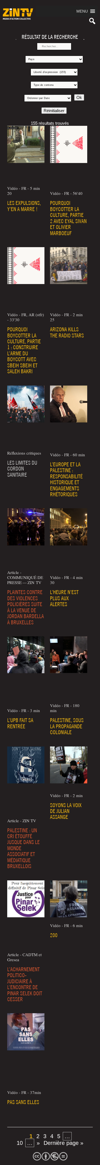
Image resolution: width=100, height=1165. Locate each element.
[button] (82, 11)
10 (20, 1143)
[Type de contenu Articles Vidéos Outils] (54, 85)
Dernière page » (63, 1143)
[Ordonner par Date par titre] (47, 98)
